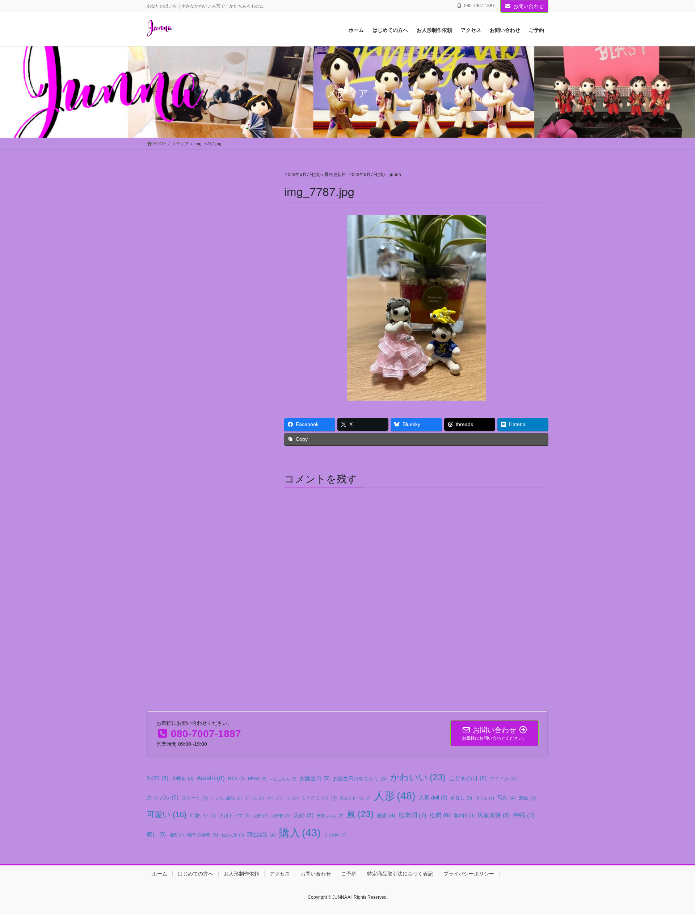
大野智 (280, 816)
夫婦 (303, 815)
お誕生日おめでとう (360, 778)
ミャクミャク (319, 798)
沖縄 (524, 815)
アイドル (503, 778)
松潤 (440, 815)
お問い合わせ (528, 6)
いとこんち (283, 779)
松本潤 (412, 815)
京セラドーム (355, 798)
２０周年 (335, 835)
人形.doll (433, 797)
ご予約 (349, 874)
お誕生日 (315, 778)
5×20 (157, 778)
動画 (527, 798)
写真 (506, 798)
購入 (300, 833)
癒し (156, 834)
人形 (395, 796)
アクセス (280, 874)
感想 (386, 815)
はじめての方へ (195, 874)
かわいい (418, 777)
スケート (195, 798)
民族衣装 (494, 815)
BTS (236, 778)
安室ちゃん (330, 816)
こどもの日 (467, 778)
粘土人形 (232, 835)
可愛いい (203, 815)
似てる (484, 798)
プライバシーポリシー (468, 874)
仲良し (461, 798)
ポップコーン (282, 798)
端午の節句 (202, 834)
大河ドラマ (234, 815)
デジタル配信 (226, 798)
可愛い (166, 814)
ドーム (254, 798)
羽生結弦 (261, 834)
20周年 (182, 778)
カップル (162, 797)
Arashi (211, 778)
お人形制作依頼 (241, 874)
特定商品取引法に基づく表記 (400, 874)
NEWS (257, 779)
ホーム (159, 874)
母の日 (464, 815)
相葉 (176, 835)
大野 (260, 816)
